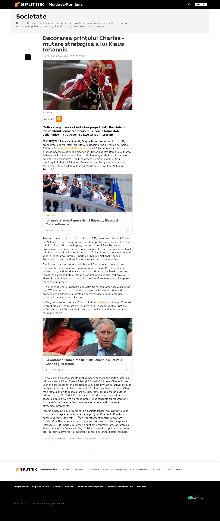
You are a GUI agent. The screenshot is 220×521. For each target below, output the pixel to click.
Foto (179, 469)
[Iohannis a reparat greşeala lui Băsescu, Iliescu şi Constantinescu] (87, 193)
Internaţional (119, 469)
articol (102, 302)
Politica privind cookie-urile (120, 486)
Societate (47, 439)
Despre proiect (21, 486)
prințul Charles (76, 439)
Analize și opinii (138, 469)
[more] (128, 230)
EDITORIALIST (157, 469)
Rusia (105, 469)
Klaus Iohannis (91, 439)
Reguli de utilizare (41, 486)
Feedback (141, 486)
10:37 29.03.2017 (51, 56)
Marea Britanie (60, 439)
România (104, 439)
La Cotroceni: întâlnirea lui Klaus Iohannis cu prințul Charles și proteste (84, 362)
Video (170, 469)
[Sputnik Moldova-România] (31, 8)
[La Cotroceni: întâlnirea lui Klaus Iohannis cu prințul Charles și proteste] (87, 337)
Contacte (57, 486)
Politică (50, 215)
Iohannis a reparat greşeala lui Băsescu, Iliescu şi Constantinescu (82, 222)
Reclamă (69, 486)
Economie (94, 469)
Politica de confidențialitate (90, 486)
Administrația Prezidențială (74, 148)
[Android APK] (195, 497)
